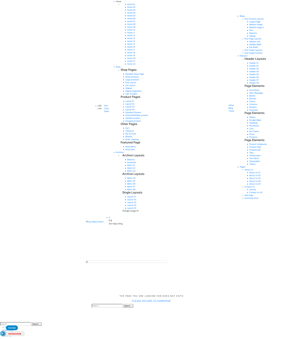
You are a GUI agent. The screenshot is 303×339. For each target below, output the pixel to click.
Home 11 (131, 32)
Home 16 (131, 47)
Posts (251, 134)
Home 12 (131, 35)
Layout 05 (131, 208)
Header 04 (254, 71)
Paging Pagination (133, 91)
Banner (252, 96)
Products (253, 137)
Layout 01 (129, 101)
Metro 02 (131, 168)
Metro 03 (131, 171)
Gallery (252, 117)
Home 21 (131, 61)
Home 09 (131, 27)
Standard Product (133, 112)
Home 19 (131, 55)
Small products (132, 77)
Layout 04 (129, 109)
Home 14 (131, 41)
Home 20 (131, 58)
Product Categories (258, 144)
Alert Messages (256, 93)
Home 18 (131, 52)
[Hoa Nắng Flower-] (231, 108)
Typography (254, 161)
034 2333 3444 (106, 108)
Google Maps (255, 120)
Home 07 (131, 21)
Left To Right (131, 94)
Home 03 (131, 10)
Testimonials (254, 155)
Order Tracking (132, 139)
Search (127, 306)
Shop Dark (130, 149)
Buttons (252, 98)
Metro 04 (131, 178)
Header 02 (254, 66)
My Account (130, 134)
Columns (253, 104)
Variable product (132, 118)
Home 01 (131, 4)
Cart (127, 128)
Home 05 (131, 15)
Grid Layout (130, 82)
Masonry (131, 159)
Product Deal (255, 147)
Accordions (254, 90)
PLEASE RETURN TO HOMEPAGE (151, 300)
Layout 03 (129, 107)
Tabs (251, 152)
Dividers (253, 107)
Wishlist (128, 136)
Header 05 (254, 74)
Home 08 (131, 24)
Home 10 (131, 30)
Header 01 (253, 63)
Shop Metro (130, 146)
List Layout (130, 85)
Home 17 (131, 50)
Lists (251, 128)
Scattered (131, 162)
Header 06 (254, 77)
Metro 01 (131, 165)
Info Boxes (254, 125)
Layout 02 (129, 104)
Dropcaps (253, 110)
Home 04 (131, 13)
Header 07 (254, 80)
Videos (252, 164)
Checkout (129, 131)
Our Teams (254, 131)
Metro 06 (131, 184)
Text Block (254, 158)
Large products (132, 79)
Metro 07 (131, 186)
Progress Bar (255, 150)
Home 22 (131, 64)
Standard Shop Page (134, 74)
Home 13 (131, 38)
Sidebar (128, 88)
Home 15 (131, 44)
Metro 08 (131, 189)
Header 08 (254, 83)
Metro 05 (131, 181)
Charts (252, 101)
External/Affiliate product (136, 115)
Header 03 (254, 68)
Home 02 (131, 7)
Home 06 (131, 18)
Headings (253, 123)
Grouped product (133, 121)
